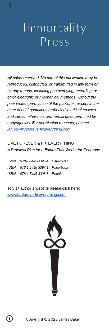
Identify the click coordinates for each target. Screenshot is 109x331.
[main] (54, 33)
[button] (9, 320)
